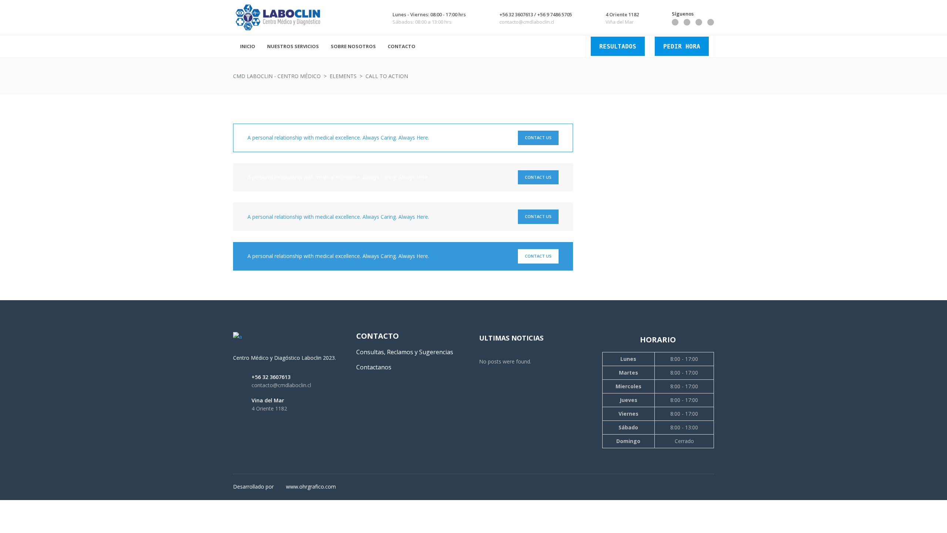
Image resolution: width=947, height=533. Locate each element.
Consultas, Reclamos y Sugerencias (404, 352)
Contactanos (373, 367)
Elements (343, 76)
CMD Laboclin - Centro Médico (277, 76)
